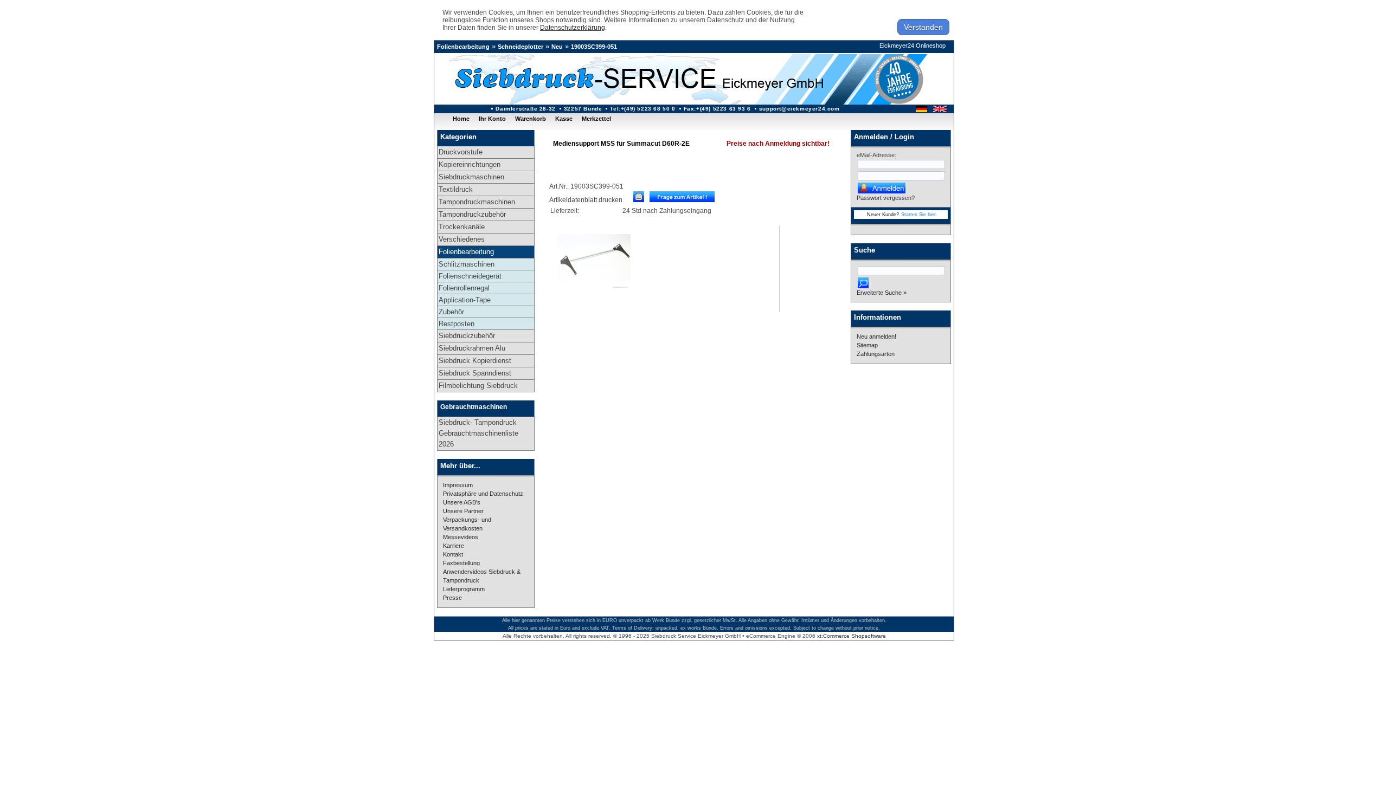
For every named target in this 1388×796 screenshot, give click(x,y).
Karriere (453, 545)
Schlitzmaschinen (466, 264)
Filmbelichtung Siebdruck (478, 385)
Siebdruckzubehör (467, 336)
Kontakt (453, 554)
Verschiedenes (462, 239)
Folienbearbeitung (463, 46)
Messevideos (460, 537)
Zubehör (451, 312)
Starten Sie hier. (919, 214)
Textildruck (456, 189)
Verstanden (923, 27)
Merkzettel (596, 118)
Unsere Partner (463, 511)
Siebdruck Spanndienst (475, 373)
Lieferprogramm (464, 589)
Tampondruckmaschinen (477, 202)
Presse (452, 597)
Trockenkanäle (462, 227)
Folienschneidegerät (470, 276)
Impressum (458, 485)
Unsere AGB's (461, 502)
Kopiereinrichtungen (469, 164)
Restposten (456, 324)
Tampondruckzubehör (472, 214)
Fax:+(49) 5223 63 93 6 (717, 109)
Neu (557, 46)
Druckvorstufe (461, 152)
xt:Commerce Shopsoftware (851, 636)
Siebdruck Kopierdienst (475, 361)
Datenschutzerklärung (572, 27)
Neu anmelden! (876, 336)
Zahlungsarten (876, 354)
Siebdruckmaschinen (471, 177)
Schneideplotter (520, 46)
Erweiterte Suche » (882, 292)
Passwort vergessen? (886, 198)
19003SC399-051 (594, 46)
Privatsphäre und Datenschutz (483, 493)
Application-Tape (465, 300)
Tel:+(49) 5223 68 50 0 (642, 109)
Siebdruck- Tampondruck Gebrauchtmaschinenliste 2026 (478, 433)
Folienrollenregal (464, 288)
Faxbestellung (461, 563)
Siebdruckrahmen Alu (472, 348)
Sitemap (867, 345)
